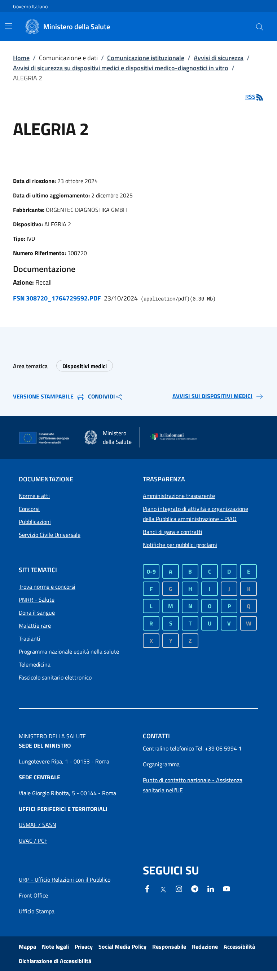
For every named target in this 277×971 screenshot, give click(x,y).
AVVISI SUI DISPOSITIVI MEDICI (212, 396)
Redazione (205, 946)
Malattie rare (35, 625)
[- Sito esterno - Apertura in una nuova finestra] (226, 888)
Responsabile (169, 946)
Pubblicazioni (35, 521)
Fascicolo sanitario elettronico (55, 677)
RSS (250, 96)
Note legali (55, 946)
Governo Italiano (30, 6)
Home (21, 58)
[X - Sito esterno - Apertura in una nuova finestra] (163, 889)
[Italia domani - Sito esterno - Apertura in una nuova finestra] (175, 437)
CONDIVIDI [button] (101, 396)
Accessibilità (239, 946)
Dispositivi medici (84, 366)
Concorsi (29, 508)
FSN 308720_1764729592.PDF (57, 298)
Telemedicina (34, 664)
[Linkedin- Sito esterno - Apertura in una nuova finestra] (210, 888)
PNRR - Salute (36, 599)
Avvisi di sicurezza (218, 58)
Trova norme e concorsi (47, 586)
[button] (259, 26)
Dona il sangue (37, 612)
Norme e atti (34, 495)
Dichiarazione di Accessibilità (55, 961)
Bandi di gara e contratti (172, 531)
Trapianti (29, 638)
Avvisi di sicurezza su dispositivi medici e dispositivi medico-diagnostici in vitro (120, 68)
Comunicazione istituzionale (145, 58)
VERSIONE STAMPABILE (43, 396)
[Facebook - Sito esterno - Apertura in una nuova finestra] (147, 888)
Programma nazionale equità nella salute (69, 651)
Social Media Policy (122, 946)
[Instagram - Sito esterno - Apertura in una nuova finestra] (179, 888)
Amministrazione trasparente (179, 495)
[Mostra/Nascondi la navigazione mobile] (8, 26)
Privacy (84, 946)
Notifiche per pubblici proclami (180, 544)
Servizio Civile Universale (49, 534)
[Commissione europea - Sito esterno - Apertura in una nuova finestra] (44, 438)
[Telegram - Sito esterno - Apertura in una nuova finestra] (194, 888)
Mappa (27, 946)
